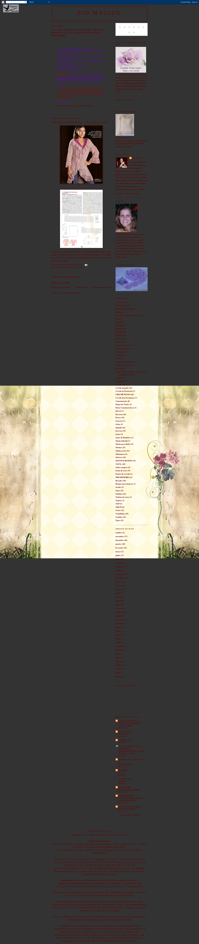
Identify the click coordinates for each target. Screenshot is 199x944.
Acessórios (120, 302)
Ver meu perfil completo (128, 193)
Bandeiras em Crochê (124, 308)
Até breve (122, 781)
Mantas (119, 447)
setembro (119, 566)
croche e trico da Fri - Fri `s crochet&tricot (130, 747)
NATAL (119, 464)
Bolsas (118, 341)
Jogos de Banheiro (123, 437)
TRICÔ (119, 507)
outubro (119, 532)
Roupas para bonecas (124, 483)
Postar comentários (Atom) (70, 292)
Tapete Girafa (124, 734)
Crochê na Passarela (124, 391)
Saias (118, 490)
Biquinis (119, 328)
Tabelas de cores (122, 497)
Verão (118, 510)
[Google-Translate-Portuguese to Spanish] (134, 33)
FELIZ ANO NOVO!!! (127, 809)
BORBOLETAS (122, 348)
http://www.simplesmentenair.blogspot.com (74, 105)
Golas (118, 424)
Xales (118, 520)
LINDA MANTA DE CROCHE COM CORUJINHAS (131, 799)
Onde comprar (122, 467)
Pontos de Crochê (123, 473)
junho (118, 555)
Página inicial (81, 287)
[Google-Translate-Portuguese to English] (143, 28)
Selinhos (119, 493)
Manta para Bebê (123, 444)
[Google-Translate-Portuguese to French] (124, 28)
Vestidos (119, 517)
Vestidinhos (120, 513)
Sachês (118, 487)
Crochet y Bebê (125, 740)
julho (118, 559)
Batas (118, 318)
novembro (120, 536)
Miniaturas (120, 454)
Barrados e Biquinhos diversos (128, 315)
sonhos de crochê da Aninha (130, 806)
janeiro (118, 543)
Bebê (118, 322)
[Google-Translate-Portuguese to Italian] (134, 28)
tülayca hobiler (125, 787)
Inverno (78, 267)
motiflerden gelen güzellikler (129, 789)
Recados (119, 480)
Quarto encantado (125, 764)
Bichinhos (120, 325)
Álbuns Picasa (121, 305)
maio (118, 596)
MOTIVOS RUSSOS (124, 460)
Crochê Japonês (122, 387)
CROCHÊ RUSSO (123, 394)
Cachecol (119, 351)
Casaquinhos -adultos (124, 361)
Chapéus (119, 368)
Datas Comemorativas (125, 407)
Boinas (118, 338)
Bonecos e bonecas (123, 345)
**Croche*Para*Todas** (129, 815)
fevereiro (119, 547)
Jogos (118, 434)
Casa (118, 358)
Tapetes (119, 500)
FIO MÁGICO (99, 13)
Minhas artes (121, 450)
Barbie (118, 312)
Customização (121, 401)
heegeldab (123, 770)
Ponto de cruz (121, 470)
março (118, 551)
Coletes (118, 377)
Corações (119, 381)
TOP (117, 503)
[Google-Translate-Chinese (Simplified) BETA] (120, 28)
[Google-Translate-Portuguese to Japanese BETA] (138, 28)
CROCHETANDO (126, 795)
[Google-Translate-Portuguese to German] (129, 28)
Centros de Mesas (123, 365)
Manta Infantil (121, 440)
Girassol (119, 420)
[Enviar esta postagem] (85, 265)
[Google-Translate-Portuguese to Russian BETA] (129, 33)
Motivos (119, 457)
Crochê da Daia (125, 778)
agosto (118, 562)
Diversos (69, 267)
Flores (118, 417)
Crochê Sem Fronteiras (125, 397)
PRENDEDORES (123, 477)
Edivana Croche (125, 731)
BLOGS (119, 331)
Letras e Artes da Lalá (128, 720)
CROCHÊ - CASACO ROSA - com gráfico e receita (78, 122)
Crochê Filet (121, 384)
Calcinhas (120, 355)
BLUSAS (119, 335)
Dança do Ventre (122, 404)
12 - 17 (121, 772)
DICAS (118, 411)
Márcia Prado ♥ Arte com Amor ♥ (132, 760)
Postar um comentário (60, 282)
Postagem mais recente (60, 287)
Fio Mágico (137, 158)
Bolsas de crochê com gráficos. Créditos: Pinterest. (130, 724)
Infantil (119, 427)
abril (118, 593)
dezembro (120, 540)
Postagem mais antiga (102, 287)
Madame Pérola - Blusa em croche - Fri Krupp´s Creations (132, 751)
